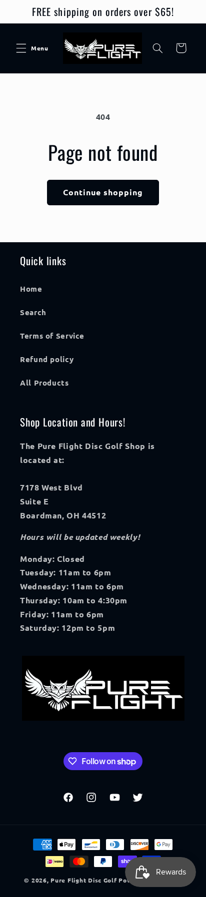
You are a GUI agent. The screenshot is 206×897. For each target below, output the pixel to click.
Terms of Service (52, 336)
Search (33, 312)
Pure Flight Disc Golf (83, 880)
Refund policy (47, 359)
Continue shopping (103, 192)
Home (31, 289)
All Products (44, 383)
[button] (21, 47)
